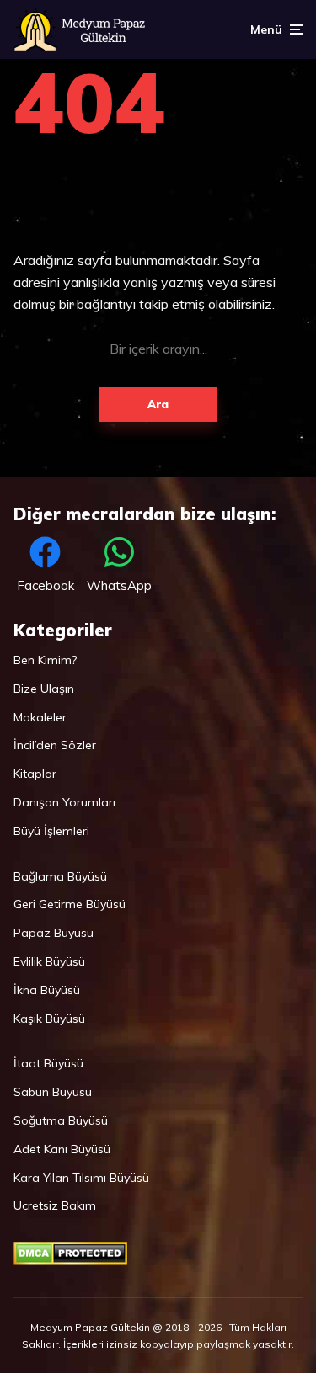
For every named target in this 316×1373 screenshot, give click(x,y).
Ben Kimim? (45, 660)
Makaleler (40, 717)
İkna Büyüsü (46, 990)
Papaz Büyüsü (53, 932)
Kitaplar (34, 773)
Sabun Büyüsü (52, 1091)
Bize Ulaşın (43, 688)
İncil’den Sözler (54, 745)
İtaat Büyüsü (48, 1063)
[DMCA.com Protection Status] (70, 1261)
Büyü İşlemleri (51, 830)
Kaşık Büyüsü (49, 1018)
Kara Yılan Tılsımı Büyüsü (81, 1177)
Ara (158, 404)
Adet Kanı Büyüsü (61, 1149)
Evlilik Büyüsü (49, 961)
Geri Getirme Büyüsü (69, 904)
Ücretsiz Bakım (54, 1205)
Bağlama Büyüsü (60, 876)
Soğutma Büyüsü (60, 1120)
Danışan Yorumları (64, 802)
